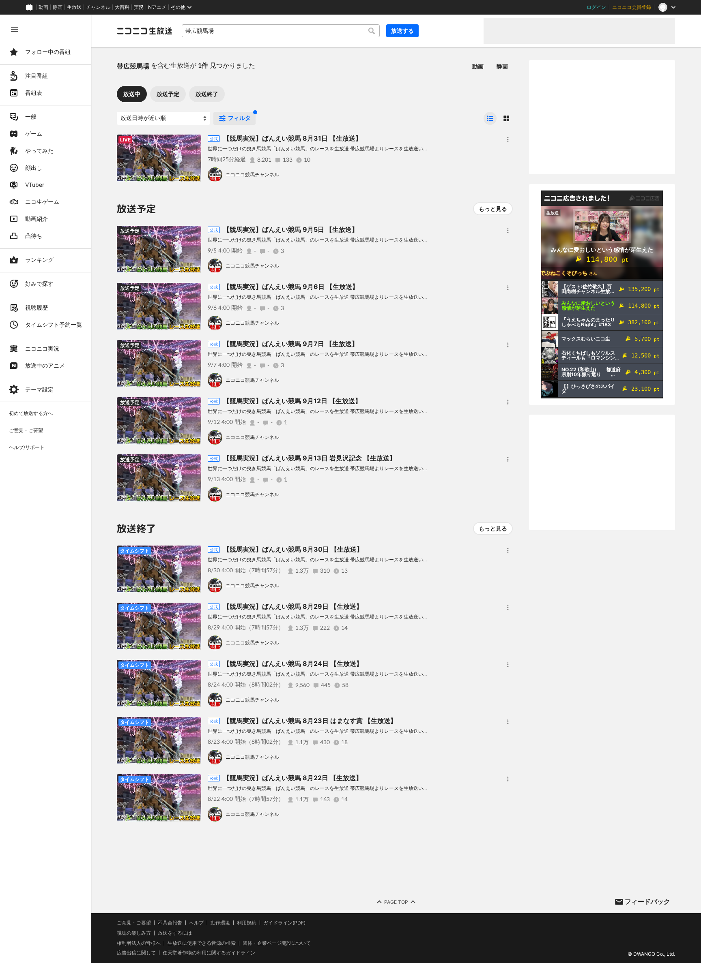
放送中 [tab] (131, 93)
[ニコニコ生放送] (144, 30)
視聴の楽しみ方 (134, 933)
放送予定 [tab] (168, 93)
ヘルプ (196, 922)
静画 (57, 7)
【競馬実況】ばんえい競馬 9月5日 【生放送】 (290, 229)
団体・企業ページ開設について (277, 943)
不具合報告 (170, 922)
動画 (43, 7)
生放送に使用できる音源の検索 (202, 943)
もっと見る (493, 208)
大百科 (122, 7)
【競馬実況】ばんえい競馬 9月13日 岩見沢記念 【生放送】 (309, 458)
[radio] (490, 118)
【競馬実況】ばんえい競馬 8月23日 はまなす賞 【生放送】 (310, 721)
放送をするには (175, 933)
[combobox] (281, 30)
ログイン (596, 7)
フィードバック (647, 901)
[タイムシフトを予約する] (193, 142)
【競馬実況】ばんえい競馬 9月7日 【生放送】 (290, 344)
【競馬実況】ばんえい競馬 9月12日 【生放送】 (292, 401)
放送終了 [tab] (207, 93)
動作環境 (220, 922)
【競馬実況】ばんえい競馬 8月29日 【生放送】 (293, 606)
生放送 (74, 7)
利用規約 (246, 922)
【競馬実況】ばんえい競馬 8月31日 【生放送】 (292, 138)
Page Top (396, 902)
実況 (139, 7)
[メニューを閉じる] (14, 29)
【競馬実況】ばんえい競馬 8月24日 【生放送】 (293, 663)
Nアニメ (157, 7)
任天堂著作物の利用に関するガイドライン (209, 952)
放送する (402, 30)
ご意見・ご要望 (134, 923)
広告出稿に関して (136, 953)
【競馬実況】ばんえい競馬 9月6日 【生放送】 (291, 286)
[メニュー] (508, 139)
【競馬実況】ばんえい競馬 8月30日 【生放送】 (293, 549)
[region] (45, 489)
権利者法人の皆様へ (139, 943)
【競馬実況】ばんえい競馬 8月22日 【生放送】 (292, 778)
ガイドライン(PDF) (284, 922)
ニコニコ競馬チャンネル (252, 174)
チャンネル (98, 7)
